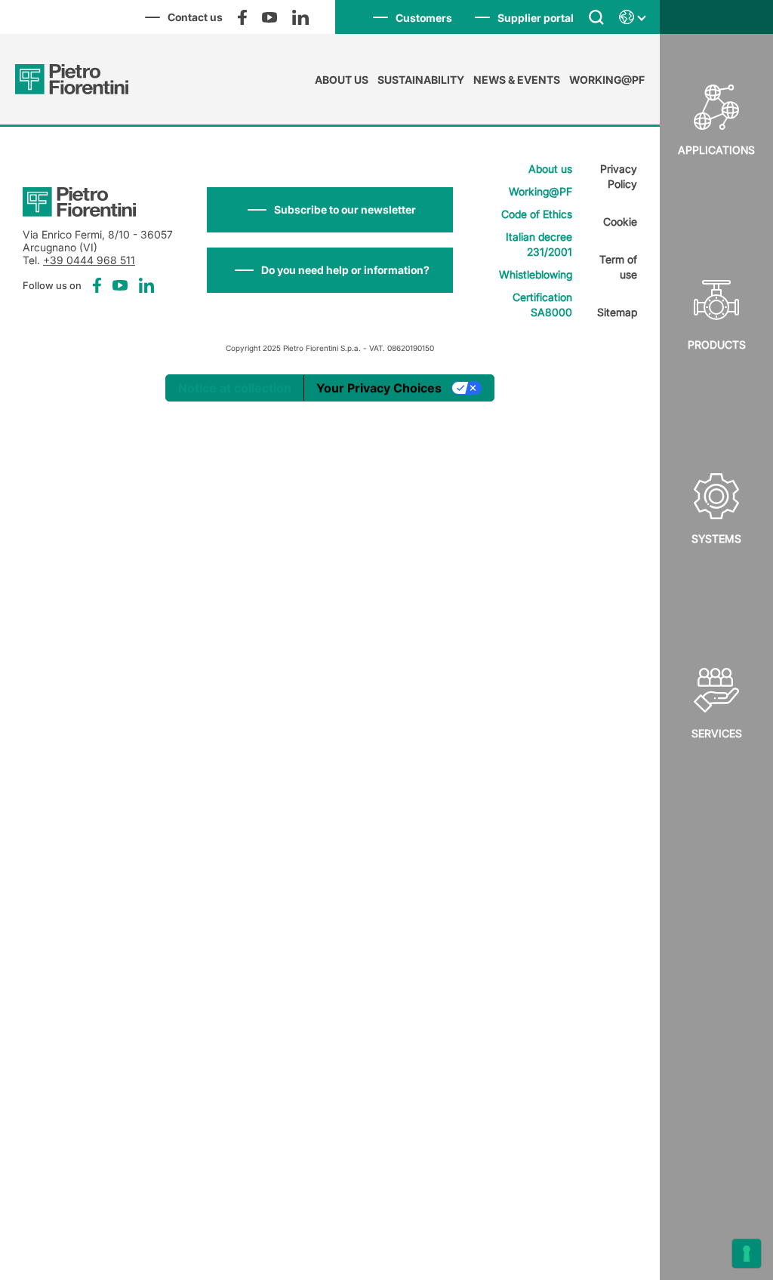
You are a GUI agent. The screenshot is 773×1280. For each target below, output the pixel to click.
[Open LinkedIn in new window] (300, 17)
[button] (330, 209)
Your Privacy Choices (379, 387)
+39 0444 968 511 (89, 260)
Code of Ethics (536, 214)
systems (716, 538)
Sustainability (420, 79)
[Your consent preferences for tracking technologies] (746, 1253)
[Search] (596, 16)
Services (716, 733)
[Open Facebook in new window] (242, 17)
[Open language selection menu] (632, 17)
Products (717, 344)
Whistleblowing (535, 274)
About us (341, 79)
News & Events (516, 79)
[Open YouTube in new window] (269, 17)
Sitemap (617, 312)
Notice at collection (234, 387)
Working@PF (607, 79)
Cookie (620, 221)
